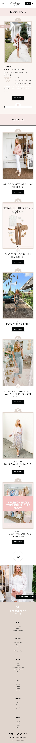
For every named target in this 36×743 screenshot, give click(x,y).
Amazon (18, 628)
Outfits (18, 663)
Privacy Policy (18, 651)
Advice (18, 686)
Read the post (18, 192)
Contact (18, 649)
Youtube (18, 182)
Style (18, 251)
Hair (18, 703)
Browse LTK (18, 626)
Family (18, 684)
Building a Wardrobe (18, 667)
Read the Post (18, 97)
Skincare (18, 705)
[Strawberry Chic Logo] (15, 5)
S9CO (18, 740)
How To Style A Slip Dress (18, 324)
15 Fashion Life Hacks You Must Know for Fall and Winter (16, 72)
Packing (18, 723)
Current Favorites (18, 630)
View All (18, 671)
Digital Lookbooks (18, 669)
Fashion (18, 389)
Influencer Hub (18, 642)
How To (18, 321)
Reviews (18, 665)
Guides (18, 721)
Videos (18, 644)
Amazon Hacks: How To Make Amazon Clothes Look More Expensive (18, 394)
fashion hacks (8, 66)
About (18, 647)
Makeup (18, 707)
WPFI (22, 740)
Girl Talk (18, 688)
